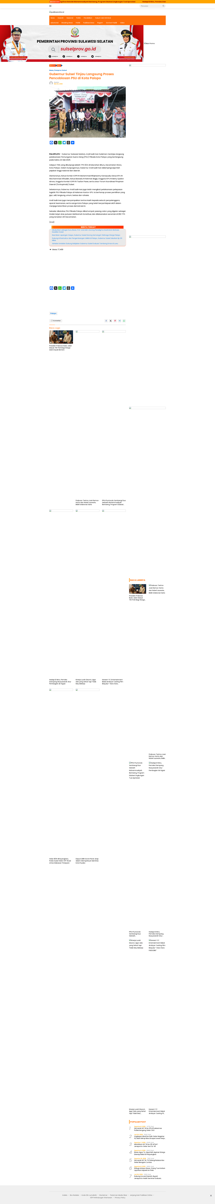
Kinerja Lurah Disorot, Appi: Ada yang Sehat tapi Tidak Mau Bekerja (86, 682)
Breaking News (67, 23)
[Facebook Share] (106, 320)
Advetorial (54, 23)
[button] (163, 6)
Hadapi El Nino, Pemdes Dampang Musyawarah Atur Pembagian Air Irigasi (136, 2)
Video (122, 23)
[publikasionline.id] (56, 12)
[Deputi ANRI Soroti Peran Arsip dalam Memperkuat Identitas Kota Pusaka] (87, 773)
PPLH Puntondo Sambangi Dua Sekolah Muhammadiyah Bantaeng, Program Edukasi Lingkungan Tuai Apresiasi (114, 502)
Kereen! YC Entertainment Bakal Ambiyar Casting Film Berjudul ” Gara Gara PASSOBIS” (112, 682)
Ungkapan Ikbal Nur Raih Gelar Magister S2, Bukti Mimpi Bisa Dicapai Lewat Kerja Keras (149, 1137)
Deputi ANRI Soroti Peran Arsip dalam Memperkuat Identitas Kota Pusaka (87, 861)
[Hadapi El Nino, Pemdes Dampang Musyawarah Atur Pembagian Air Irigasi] (61, 594)
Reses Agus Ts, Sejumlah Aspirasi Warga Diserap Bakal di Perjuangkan (149, 1153)
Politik (78, 18)
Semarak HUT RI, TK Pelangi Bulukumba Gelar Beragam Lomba (149, 1161)
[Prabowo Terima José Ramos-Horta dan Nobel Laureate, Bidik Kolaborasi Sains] (87, 414)
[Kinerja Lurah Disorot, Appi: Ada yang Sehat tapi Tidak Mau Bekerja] (87, 594)
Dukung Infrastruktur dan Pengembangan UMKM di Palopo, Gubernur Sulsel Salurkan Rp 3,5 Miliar (87, 239)
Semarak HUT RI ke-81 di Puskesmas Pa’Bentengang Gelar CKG (148, 1129)
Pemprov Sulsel (60, 70)
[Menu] (50, 6)
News (53, 18)
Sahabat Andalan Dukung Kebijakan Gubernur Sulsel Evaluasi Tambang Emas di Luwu (85, 244)
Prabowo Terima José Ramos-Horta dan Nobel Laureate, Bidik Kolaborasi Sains (87, 502)
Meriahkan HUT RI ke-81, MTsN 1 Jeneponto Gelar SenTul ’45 (146, 1145)
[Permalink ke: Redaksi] (51, 83)
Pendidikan (88, 18)
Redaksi (56, 82)
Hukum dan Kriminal (103, 18)
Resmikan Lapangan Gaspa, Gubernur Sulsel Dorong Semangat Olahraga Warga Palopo (86, 235)
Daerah (60, 18)
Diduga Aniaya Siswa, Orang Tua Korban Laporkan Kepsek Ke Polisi (149, 1169)
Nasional (70, 18)
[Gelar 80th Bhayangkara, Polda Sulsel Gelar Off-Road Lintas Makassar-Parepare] (61, 773)
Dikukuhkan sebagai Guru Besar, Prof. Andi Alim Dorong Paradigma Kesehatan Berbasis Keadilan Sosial (85, 231)
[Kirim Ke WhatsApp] (124, 320)
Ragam (100, 23)
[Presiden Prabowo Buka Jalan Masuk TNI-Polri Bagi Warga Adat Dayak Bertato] (61, 337)
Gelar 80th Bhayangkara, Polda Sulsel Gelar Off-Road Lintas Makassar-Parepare (60, 861)
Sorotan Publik (111, 23)
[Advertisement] (87, 269)
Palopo (53, 313)
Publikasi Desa (88, 23)
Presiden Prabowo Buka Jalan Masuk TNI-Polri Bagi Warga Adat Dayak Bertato (60, 348)
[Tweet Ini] (110, 320)
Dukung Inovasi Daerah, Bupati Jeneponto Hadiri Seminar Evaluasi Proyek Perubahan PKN (147, 1177)
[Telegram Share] (119, 320)
